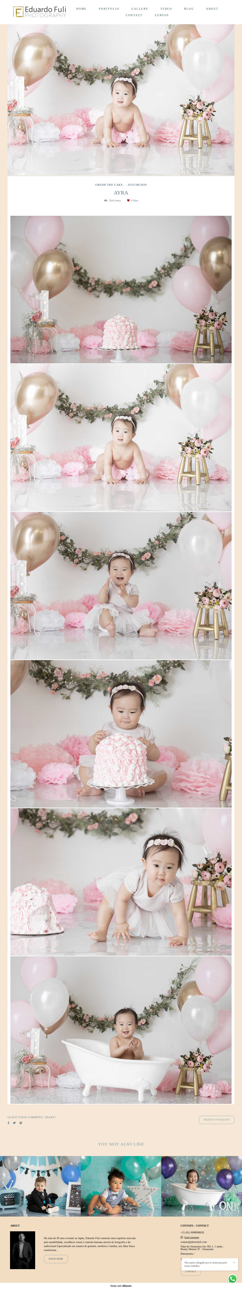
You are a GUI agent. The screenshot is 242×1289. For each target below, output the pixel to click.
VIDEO (166, 8)
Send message (191, 1237)
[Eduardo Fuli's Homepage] (39, 12)
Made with (121, 1285)
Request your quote (217, 1120)
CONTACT (134, 15)
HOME (81, 8)
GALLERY (139, 8)
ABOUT (212, 8)
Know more (56, 1259)
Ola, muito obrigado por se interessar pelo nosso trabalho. (206, 1264)
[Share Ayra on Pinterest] (20, 1123)
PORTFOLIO (109, 8)
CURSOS (162, 15)
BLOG (189, 8)
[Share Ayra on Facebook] (8, 1123)
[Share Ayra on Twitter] (14, 1123)
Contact (190, 1271)
